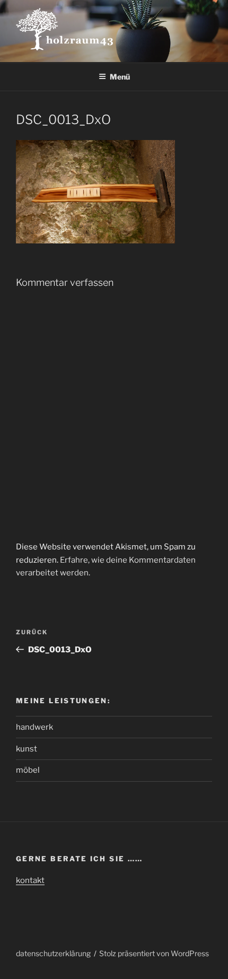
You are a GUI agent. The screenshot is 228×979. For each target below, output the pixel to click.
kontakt (30, 880)
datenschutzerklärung (53, 953)
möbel (28, 770)
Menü (120, 76)
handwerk (34, 727)
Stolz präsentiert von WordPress (154, 953)
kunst (26, 749)
